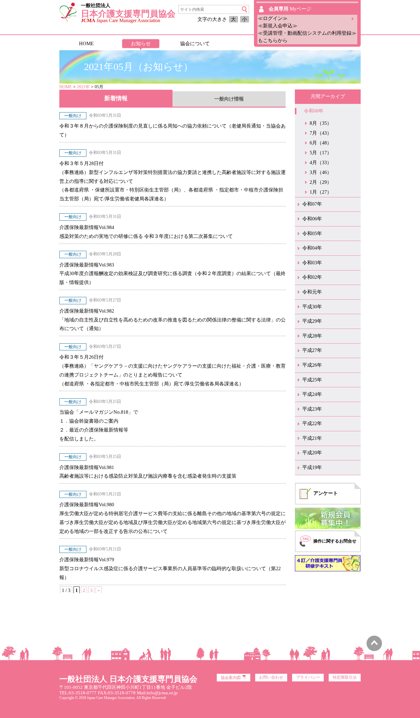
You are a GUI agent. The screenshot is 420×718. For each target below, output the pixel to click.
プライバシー (308, 677)
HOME (86, 43)
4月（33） (321, 162)
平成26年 (312, 365)
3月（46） (321, 172)
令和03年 (312, 262)
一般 (229, 98)
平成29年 (312, 321)
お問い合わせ (271, 677)
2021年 (83, 86)
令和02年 (312, 277)
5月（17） (321, 152)
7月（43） (321, 133)
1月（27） (321, 192)
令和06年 (312, 218)
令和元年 (312, 291)
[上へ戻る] (374, 649)
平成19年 (312, 467)
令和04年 (312, 248)
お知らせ (141, 43)
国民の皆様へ (249, 43)
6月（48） (321, 142)
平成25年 (312, 379)
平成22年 (312, 423)
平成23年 (312, 409)
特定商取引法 (345, 677)
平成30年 (312, 306)
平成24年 (312, 394)
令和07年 (312, 204)
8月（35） (321, 123)
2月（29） (321, 182)
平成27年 (312, 350)
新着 (116, 98)
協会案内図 (231, 677)
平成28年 (312, 335)
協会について (195, 43)
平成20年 (312, 452)
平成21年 (312, 438)
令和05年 (312, 233)
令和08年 (313, 110)
